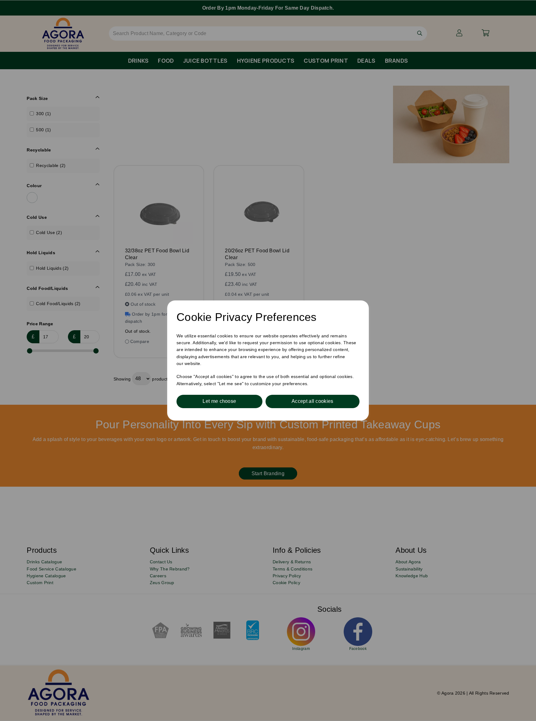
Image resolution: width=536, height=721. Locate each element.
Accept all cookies (312, 401)
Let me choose (219, 401)
